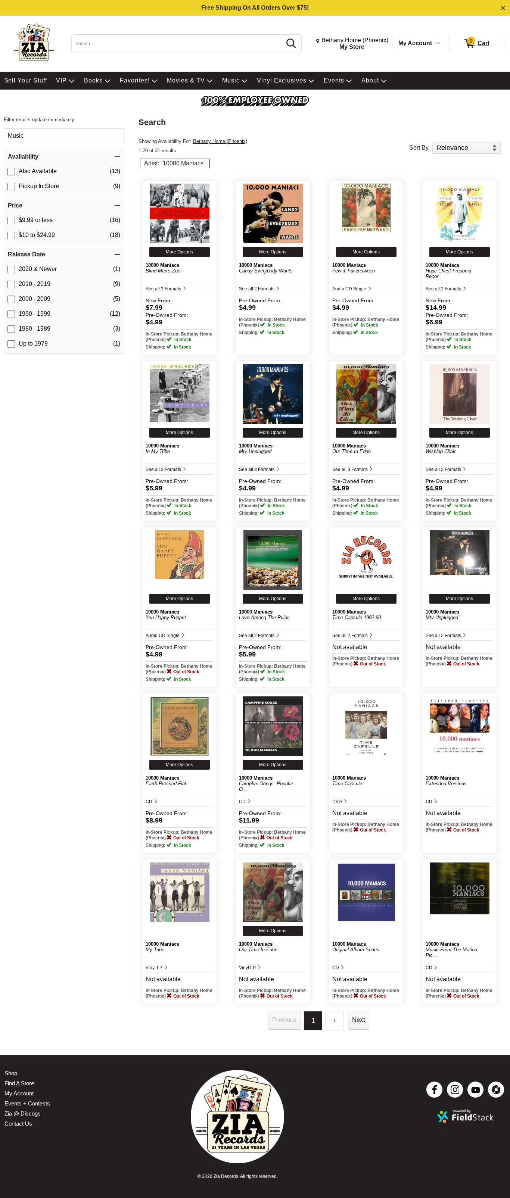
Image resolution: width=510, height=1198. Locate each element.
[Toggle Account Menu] (437, 43)
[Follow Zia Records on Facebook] (434, 1089)
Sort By (419, 147)
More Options (179, 252)
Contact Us (18, 1123)
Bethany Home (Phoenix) (220, 141)
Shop (10, 1073)
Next (358, 1019)
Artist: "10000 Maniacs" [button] (175, 163)
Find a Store (19, 1083)
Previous (284, 1019)
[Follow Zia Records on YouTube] (475, 1089)
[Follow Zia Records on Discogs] (496, 1089)
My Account (415, 43)
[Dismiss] (503, 7)
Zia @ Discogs (22, 1113)
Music (16, 135)
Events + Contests (27, 1103)
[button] (64, 156)
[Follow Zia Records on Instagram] (455, 1089)
